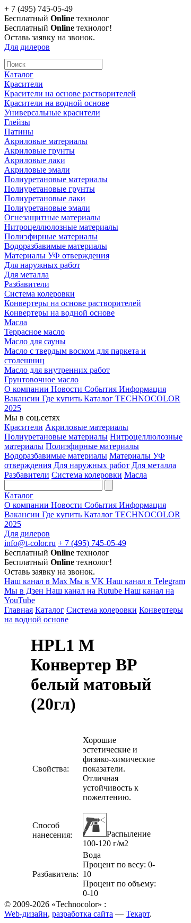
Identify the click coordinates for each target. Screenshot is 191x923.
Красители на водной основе (56, 102)
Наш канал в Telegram (145, 581)
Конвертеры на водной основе (59, 312)
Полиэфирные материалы (51, 236)
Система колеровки (39, 293)
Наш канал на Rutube (85, 590)
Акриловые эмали (37, 169)
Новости (67, 388)
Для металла (26, 274)
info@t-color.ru (30, 543)
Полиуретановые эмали (47, 207)
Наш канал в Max (37, 581)
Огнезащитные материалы (52, 217)
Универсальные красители (52, 112)
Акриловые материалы (46, 141)
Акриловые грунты (39, 150)
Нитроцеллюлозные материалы (61, 226)
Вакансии (23, 398)
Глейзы (17, 122)
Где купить (63, 398)
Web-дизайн (26, 913)
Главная (18, 609)
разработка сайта (82, 913)
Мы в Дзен (25, 590)
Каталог (18, 74)
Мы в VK (88, 581)
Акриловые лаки (34, 160)
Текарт (138, 913)
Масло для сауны (35, 341)
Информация (142, 388)
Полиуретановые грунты (49, 188)
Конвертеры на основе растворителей (72, 303)
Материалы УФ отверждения (56, 255)
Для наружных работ (42, 265)
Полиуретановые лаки (44, 198)
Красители (23, 83)
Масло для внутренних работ (57, 369)
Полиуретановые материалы (56, 179)
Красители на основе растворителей (70, 93)
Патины (18, 131)
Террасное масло (34, 331)
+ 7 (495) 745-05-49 (92, 543)
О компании (27, 388)
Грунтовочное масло (41, 379)
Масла (15, 322)
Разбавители (26, 284)
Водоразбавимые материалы (55, 245)
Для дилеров (27, 46)
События (101, 388)
